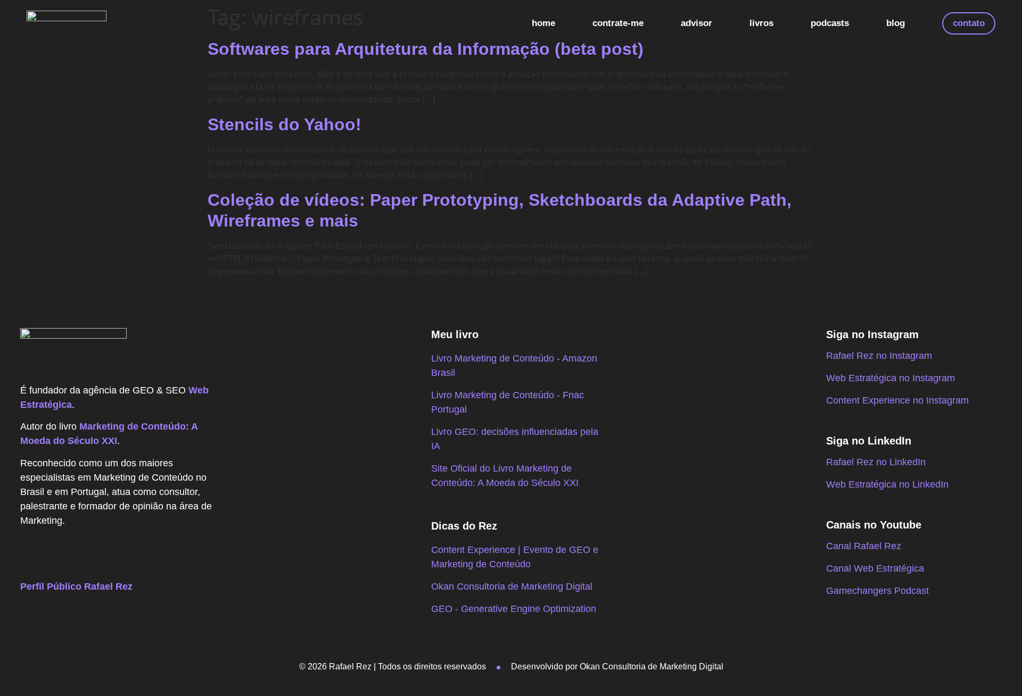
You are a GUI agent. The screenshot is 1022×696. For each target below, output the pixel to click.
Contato (969, 23)
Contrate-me (618, 23)
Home (543, 23)
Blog (895, 23)
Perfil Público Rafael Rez (76, 586)
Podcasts (830, 23)
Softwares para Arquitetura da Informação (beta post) (426, 48)
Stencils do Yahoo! (284, 124)
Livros (761, 23)
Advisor (696, 23)
